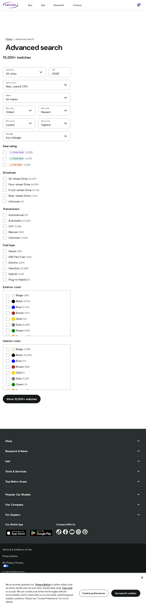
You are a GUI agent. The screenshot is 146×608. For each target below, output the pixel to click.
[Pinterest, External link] (85, 531)
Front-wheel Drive (24, 190)
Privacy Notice (10, 556)
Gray (22, 324)
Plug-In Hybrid (19, 279)
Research (59, 5)
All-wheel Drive (22, 178)
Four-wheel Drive (24, 184)
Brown (22, 313)
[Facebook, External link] (65, 531)
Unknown (16, 201)
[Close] (142, 578)
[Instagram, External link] (78, 531)
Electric (17, 262)
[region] (73, 590)
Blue (22, 307)
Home (9, 39)
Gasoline (18, 268)
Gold (21, 318)
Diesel (15, 251)
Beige (22, 295)
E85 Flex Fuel (20, 257)
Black (22, 301)
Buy (30, 5)
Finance (77, 5)
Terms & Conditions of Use (17, 549)
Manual (16, 232)
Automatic (20, 220)
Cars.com (67, 588)
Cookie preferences (93, 593)
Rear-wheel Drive (23, 195)
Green (22, 330)
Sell (43, 5)
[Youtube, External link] (72, 531)
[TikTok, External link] (58, 531)
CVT (15, 226)
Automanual (18, 215)
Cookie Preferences (13, 571)
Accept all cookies (125, 593)
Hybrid (16, 274)
